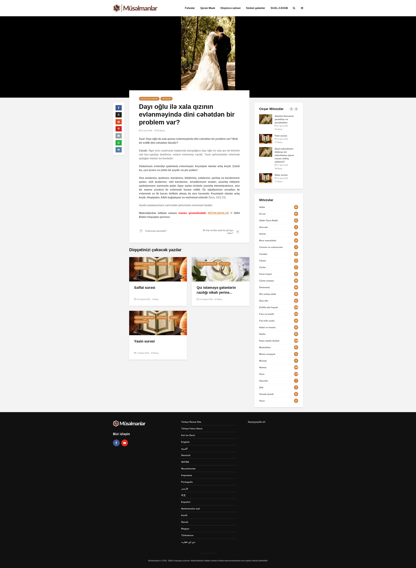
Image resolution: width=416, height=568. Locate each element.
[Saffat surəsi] (158, 269)
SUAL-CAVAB (279, 8)
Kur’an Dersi (188, 435)
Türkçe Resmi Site (191, 422)
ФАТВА (185, 462)
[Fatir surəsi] (265, 138)
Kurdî (184, 515)
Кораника (186, 475)
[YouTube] (124, 442)
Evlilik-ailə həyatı (149, 99)
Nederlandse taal (190, 508)
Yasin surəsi (144, 341)
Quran (174, 264)
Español (185, 502)
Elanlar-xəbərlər (144, 264)
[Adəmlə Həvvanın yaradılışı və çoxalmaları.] (265, 119)
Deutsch (185, 455)
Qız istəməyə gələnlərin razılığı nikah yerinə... (216, 290)
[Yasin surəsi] (158, 322)
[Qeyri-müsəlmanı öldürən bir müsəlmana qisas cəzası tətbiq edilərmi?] (265, 152)
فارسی (184, 488)
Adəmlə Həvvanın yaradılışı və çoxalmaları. (284, 119)
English (185, 442)
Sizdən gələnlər (255, 8)
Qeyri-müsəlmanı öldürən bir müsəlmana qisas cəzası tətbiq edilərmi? (284, 155)
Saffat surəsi (144, 288)
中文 (183, 495)
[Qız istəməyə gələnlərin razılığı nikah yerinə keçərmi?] (220, 269)
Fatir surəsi (281, 135)
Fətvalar (190, 8)
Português (187, 482)
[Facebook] (116, 442)
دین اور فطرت (188, 542)
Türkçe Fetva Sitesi (191, 428)
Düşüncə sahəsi (230, 8)
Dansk (184, 522)
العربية (184, 448)
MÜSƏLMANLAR (218, 213)
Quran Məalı (207, 8)
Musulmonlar (188, 468)
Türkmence (187, 535)
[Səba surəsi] (265, 178)
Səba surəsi (281, 175)
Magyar (185, 528)
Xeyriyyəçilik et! (256, 422)
